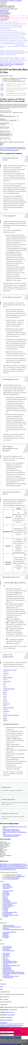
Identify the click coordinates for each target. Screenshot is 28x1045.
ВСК (4, 685)
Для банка (5, 909)
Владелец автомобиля (6, 111)
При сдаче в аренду (23, 60)
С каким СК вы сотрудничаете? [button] (8, 656)
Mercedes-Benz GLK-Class (9, 869)
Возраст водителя (4, 127)
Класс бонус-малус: (5, 138)
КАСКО (1, 20)
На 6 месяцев (6, 894)
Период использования (6, 134)
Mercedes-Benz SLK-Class (6, 865)
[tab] (14, 159)
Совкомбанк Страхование (11, 715)
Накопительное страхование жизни (21, 34)
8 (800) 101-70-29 (4, 10)
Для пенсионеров (8, 53)
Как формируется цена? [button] (10, 379)
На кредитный (6, 907)
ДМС (1, 49)
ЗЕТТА (5, 696)
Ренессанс (6, 703)
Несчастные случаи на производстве (6, 35)
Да (2, 145)
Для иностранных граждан (10, 962)
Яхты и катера (19, 61)
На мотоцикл (6, 900)
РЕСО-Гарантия (7, 677)
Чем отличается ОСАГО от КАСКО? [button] (11, 493)
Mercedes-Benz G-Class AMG (20, 865)
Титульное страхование (4, 57)
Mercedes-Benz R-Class (11, 868)
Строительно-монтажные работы (16, 27)
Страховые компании (4, 40)
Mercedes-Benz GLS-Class (19, 864)
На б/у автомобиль (7, 886)
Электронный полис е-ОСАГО (11, 976)
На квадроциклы (7, 968)
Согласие (6, 673)
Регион (2, 115)
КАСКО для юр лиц (8, 890)
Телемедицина (2, 50)
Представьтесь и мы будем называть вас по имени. (13, 1033)
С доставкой (6, 974)
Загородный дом (17, 57)
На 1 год (5, 896)
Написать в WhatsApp (5, 13)
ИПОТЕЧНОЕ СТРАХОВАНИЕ (5, 63)
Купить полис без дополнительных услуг (13, 972)
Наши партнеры (7, 38)
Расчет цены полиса (8, 977)
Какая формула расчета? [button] (11, 577)
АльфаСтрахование (9, 688)
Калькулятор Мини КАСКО (10, 912)
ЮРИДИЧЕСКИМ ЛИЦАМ (12, 20)
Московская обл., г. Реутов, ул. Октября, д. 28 (15, 1007)
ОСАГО (5, 20)
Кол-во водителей (4, 123)
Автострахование (11, 40)
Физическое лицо (6, 112)
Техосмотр (5, 916)
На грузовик (6, 949)
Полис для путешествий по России (12, 926)
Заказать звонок (5, 16)
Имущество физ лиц (12, 61)
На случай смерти (16, 46)
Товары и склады (24, 23)
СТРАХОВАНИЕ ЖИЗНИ (22, 30)
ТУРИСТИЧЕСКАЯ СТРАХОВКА (18, 63)
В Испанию (6, 933)
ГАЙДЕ (5, 719)
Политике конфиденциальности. (8, 1044)
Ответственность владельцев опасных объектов (8, 30)
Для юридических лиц (8, 950)
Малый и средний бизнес (4, 27)
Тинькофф (6, 711)
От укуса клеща (9, 46)
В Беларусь (6, 928)
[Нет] (22, 1044)
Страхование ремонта (4, 61)
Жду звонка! (17, 1032)
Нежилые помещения (16, 23)
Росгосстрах (7, 681)
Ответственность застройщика (5, 28)
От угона (5, 911)
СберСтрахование (8, 707)
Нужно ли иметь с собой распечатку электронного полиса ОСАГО (12, 835)
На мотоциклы (7, 966)
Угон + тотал (6, 885)
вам (8, 1030)
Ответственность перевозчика (5, 32)
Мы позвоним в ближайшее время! (10, 1030)
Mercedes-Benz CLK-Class (6, 866)
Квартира (11, 57)
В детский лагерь (20, 43)
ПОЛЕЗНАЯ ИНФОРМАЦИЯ (17, 28)
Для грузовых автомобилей (10, 902)
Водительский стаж (5, 131)
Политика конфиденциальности (10, 150)
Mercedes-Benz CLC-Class (6, 864)
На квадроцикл (7, 901)
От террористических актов (14, 60)
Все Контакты (3, 1022)
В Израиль (5, 934)
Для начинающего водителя (10, 961)
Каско (1, 986)
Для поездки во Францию (9, 932)
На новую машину (7, 904)
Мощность (2, 119)
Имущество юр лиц (3, 22)
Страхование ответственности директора (7, 33)
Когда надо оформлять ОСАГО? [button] (10, 159)
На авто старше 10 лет (8, 905)
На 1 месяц (6, 892)
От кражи (6, 60)
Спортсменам (17, 44)
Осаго (1, 989)
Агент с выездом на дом (15, 38)
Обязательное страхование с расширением (14, 973)
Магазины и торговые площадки (6, 23)
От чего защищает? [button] (9, 216)
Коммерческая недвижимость (13, 22)
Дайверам (22, 44)
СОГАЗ (5, 700)
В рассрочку (6, 888)
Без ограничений (7, 913)
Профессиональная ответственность (18, 32)
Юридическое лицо (18, 112)
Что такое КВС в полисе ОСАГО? (11, 830)
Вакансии (2, 38)
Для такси (5, 898)
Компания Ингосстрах (9, 670)
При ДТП (5, 908)
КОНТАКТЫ (12, 43)
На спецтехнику (7, 969)
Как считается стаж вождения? (11, 829)
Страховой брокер (23, 38)
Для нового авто (7, 946)
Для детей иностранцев (16, 53)
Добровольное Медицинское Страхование (14, 50)
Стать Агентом (4, 19)
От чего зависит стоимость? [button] (12, 297)
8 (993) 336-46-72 (14, 879)
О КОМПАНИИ (6, 43)
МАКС (5, 692)
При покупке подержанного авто (11, 965)
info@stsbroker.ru (4, 11)
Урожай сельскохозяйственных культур (15, 25)
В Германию (6, 936)
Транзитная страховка (8, 970)
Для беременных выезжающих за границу (13, 929)
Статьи (1, 43)
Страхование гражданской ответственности (11, 59)
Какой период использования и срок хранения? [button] (10, 448)
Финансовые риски (17, 35)
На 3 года (5, 897)
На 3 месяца (6, 893)
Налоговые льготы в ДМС (11, 54)
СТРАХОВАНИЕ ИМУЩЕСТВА (6, 56)
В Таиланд (5, 937)
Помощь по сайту (16, 1026)
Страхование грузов (4, 25)
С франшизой (6, 884)
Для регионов (6, 953)
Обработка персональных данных (8, 1025)
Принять (19, 1044)
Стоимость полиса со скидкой (10, 915)
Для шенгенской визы (8, 925)
